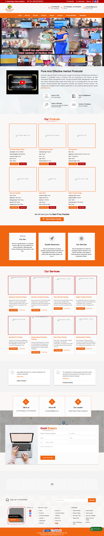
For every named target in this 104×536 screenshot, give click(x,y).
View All (88, 522)
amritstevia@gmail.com (91, 7)
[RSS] (56, 523)
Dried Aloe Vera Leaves (46, 149)
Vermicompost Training (83, 337)
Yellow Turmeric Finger (75, 193)
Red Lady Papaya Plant (77, 523)
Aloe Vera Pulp (72, 149)
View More (23, 164)
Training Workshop (71, 15)
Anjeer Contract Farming (84, 297)
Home (20, 15)
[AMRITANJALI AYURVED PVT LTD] (9, 8)
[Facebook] (95, 1)
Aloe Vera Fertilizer (15, 193)
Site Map (41, 523)
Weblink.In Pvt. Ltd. (59, 534)
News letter (83, 15)
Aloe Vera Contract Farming (40, 297)
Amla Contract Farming (61, 297)
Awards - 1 (41, 518)
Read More (20, 376)
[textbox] (54, 433)
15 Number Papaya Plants (17, 149)
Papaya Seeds (76, 513)
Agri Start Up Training (15, 337)
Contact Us (58, 520)
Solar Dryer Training (60, 337)
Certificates (42, 520)
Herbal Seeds (89, 510)
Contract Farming (59, 513)
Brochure (60, 15)
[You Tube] (93, 1)
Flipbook (52, 15)
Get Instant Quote (53, 219)
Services (43, 15)
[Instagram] (97, 1)
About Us (27, 15)
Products (35, 15)
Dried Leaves (89, 513)
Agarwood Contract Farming (17, 297)
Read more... (47, 88)
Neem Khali (42, 193)
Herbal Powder (76, 510)
